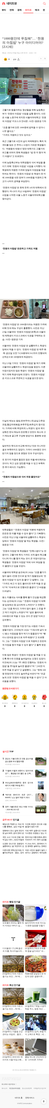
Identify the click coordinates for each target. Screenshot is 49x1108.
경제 (19, 10)
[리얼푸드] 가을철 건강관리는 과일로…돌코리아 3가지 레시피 (13, 1039)
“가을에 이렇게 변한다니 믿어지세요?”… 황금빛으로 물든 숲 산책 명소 (19, 773)
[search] (44, 3)
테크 (37, 10)
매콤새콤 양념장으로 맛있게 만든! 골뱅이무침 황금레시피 (35, 981)
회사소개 (4, 1094)
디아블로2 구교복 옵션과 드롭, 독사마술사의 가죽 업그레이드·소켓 (12, 956)
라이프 (28, 10)
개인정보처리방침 (14, 1094)
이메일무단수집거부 (40, 1094)
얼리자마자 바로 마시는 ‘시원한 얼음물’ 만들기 (35, 930)
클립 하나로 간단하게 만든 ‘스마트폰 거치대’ (35, 1064)
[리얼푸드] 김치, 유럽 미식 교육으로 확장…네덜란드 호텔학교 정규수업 (35, 1039)
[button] (44, 1101)
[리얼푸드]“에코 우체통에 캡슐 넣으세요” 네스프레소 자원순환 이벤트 (35, 956)
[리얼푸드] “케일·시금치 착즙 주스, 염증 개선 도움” (35, 1013)
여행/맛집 (8, 788)
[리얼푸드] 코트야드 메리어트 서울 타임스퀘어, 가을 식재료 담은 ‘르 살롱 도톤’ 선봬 (13, 1064)
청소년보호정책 (27, 1094)
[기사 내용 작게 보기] (41, 60)
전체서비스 (29, 1104)
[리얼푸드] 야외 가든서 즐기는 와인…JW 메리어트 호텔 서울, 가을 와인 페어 (13, 981)
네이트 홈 (18, 1104)
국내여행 (8, 764)
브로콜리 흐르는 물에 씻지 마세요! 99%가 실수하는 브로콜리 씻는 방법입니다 (13, 930)
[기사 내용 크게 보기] (45, 59)
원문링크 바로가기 (10, 688)
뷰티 (4, 10)
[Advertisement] (24, 22)
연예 (12, 10)
